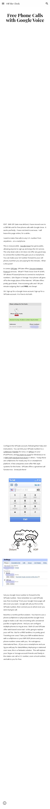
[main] (25, 17)
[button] (3, 3)
